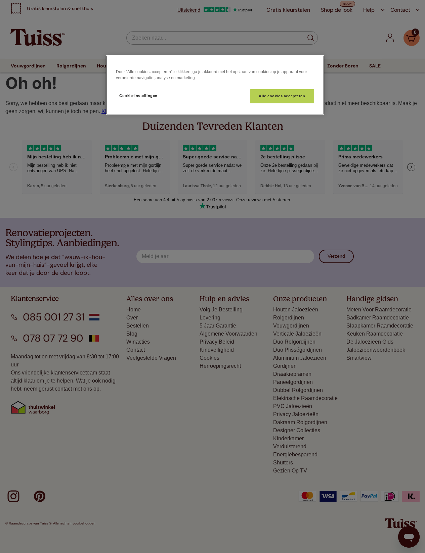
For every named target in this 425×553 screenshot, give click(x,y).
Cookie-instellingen (138, 96)
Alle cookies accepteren (282, 96)
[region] (215, 85)
